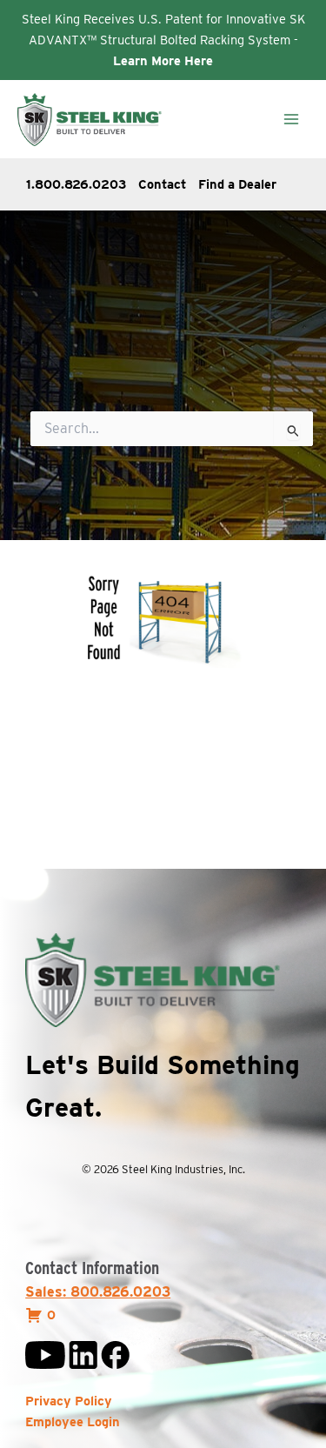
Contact (162, 184)
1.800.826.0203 (76, 184)
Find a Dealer (237, 184)
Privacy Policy (68, 1401)
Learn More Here (163, 61)
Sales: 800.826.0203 (97, 1292)
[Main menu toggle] (291, 119)
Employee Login (72, 1422)
